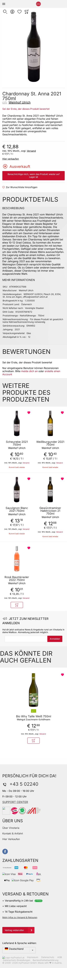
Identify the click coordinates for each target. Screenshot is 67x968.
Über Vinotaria (10, 827)
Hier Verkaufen (11, 839)
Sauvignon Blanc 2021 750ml (17, 509)
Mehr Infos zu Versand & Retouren (19, 917)
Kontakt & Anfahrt (12, 833)
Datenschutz (47, 957)
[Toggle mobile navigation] (3, 4)
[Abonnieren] (54, 639)
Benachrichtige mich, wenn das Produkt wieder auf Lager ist (34, 175)
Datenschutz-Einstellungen (16, 960)
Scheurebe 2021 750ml (17, 443)
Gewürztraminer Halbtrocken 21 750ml (50, 511)
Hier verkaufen (10, 158)
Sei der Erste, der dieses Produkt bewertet (26, 108)
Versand (31, 150)
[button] (5, 11)
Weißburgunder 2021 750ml (50, 443)
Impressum (32, 957)
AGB (59, 957)
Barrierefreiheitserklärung (45, 960)
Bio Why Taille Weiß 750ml (33, 716)
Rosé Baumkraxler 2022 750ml (17, 578)
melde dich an (29, 371)
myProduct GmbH (27, 962)
